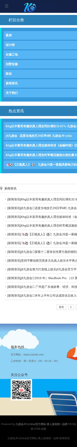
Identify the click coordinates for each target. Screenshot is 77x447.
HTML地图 (40, 428)
